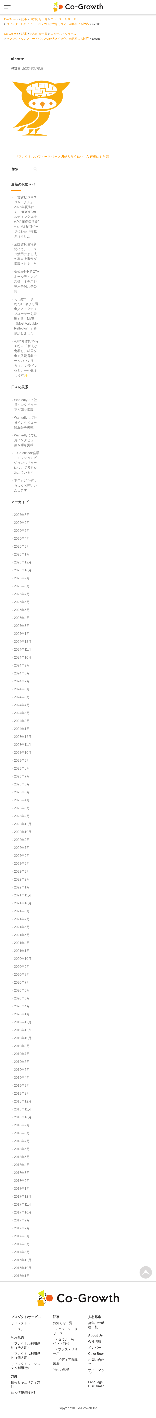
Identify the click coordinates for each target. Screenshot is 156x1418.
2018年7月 (22, 1141)
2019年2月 (22, 1093)
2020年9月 (22, 966)
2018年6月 (22, 1149)
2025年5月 (22, 610)
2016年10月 (22, 1268)
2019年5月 (22, 1069)
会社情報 (94, 1341)
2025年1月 (22, 633)
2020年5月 (22, 998)
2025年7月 (22, 594)
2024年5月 (22, 697)
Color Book (96, 1353)
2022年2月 (22, 879)
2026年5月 (22, 530)
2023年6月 (22, 784)
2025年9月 (22, 578)
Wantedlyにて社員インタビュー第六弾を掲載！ (25, 404)
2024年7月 (22, 681)
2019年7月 (22, 1054)
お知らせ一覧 (63, 1323)
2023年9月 (22, 760)
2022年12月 (22, 824)
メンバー (94, 1347)
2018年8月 (22, 1133)
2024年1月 (22, 729)
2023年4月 (22, 800)
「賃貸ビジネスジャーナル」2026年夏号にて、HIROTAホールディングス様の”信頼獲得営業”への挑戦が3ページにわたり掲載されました (26, 217)
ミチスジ (17, 1329)
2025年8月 (22, 586)
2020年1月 (22, 1014)
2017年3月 (22, 1252)
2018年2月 (22, 1180)
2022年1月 (22, 887)
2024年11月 (22, 649)
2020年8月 (22, 974)
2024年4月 (22, 705)
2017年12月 (22, 1196)
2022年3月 (22, 871)
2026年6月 (22, 522)
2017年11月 (22, 1204)
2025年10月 (22, 570)
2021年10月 (22, 903)
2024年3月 (22, 713)
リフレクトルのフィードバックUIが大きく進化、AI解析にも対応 (60, 156)
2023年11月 (22, 744)
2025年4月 (22, 618)
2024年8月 (22, 673)
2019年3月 (22, 1085)
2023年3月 (22, 808)
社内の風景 (61, 1369)
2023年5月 (22, 792)
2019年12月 (22, 1022)
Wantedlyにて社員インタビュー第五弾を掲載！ (25, 422)
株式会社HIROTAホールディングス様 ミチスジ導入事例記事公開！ (26, 281)
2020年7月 (22, 982)
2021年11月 (22, 895)
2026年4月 (22, 538)
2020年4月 (22, 1006)
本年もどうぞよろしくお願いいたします (25, 485)
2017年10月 (22, 1212)
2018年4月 (22, 1165)
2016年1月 (22, 1276)
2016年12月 (22, 1260)
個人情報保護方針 (24, 1392)
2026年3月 (22, 546)
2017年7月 (22, 1228)
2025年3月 (22, 625)
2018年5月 (22, 1157)
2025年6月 (22, 602)
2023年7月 (22, 776)
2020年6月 (22, 990)
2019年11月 (22, 1030)
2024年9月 (22, 665)
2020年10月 (22, 958)
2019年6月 (22, 1062)
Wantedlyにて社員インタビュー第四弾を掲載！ (25, 440)
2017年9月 (22, 1220)
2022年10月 (22, 832)
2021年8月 (22, 911)
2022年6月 (22, 855)
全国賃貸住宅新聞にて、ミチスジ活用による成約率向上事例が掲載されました (25, 253)
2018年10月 (22, 1117)
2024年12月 (22, 641)
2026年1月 (22, 554)
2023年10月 (22, 752)
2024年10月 (22, 657)
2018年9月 (22, 1125)
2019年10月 (22, 1038)
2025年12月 (22, 562)
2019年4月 (22, 1077)
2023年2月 (22, 816)
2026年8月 (22, 515)
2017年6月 (22, 1236)
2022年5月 (22, 863)
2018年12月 (22, 1101)
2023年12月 (22, 736)
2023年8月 (22, 768)
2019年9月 (22, 1046)
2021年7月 (22, 919)
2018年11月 (22, 1109)
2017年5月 (22, 1244)
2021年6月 (22, 927)
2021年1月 (22, 951)
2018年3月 (22, 1172)
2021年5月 (22, 935)
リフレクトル (20, 1323)
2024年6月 (22, 689)
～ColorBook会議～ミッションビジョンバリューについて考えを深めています (26, 462)
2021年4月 (22, 943)
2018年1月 (22, 1188)
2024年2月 (22, 721)
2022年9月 (22, 840)
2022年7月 (22, 847)
